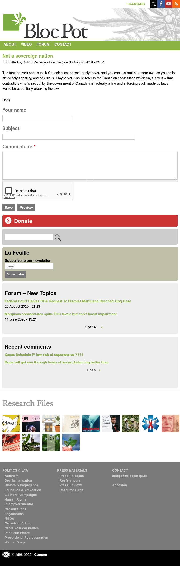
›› (102, 326)
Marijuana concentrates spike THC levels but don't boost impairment (61, 313)
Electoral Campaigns (21, 494)
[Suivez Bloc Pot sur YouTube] (168, 6)
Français (136, 3)
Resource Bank (71, 490)
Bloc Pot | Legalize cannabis (45, 23)
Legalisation (14, 513)
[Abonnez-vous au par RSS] (176, 6)
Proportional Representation (26, 537)
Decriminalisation (18, 480)
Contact (62, 44)
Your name (14, 109)
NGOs (9, 518)
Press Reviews (71, 485)
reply (6, 99)
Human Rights (15, 499)
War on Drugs (15, 542)
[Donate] (8, 222)
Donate (23, 220)
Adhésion (119, 485)
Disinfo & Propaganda (21, 485)
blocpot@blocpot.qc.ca (130, 475)
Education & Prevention (23, 490)
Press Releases (72, 475)
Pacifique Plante (17, 533)
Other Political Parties (22, 528)
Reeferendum (70, 480)
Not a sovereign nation (27, 55)
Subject (10, 128)
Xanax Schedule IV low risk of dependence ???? (44, 354)
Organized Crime (17, 523)
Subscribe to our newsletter (27, 260)
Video (26, 44)
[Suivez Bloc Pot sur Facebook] (161, 6)
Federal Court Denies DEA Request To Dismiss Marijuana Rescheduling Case (68, 300)
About (10, 44)
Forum (43, 44)
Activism (12, 475)
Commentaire (19, 146)
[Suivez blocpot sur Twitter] (154, 6)
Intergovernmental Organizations (19, 506)
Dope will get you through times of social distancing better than (57, 362)
